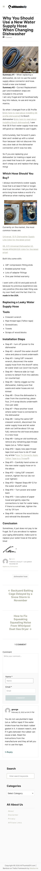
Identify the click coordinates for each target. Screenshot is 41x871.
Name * (8, 677)
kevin (13, 559)
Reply (10, 752)
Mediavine (34, 868)
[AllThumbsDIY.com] (19, 6)
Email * (8, 687)
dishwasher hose (20, 576)
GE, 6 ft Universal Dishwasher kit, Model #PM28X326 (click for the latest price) (20, 249)
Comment (7, 652)
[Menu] (3, 6)
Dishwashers (14, 566)
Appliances (6, 566)
